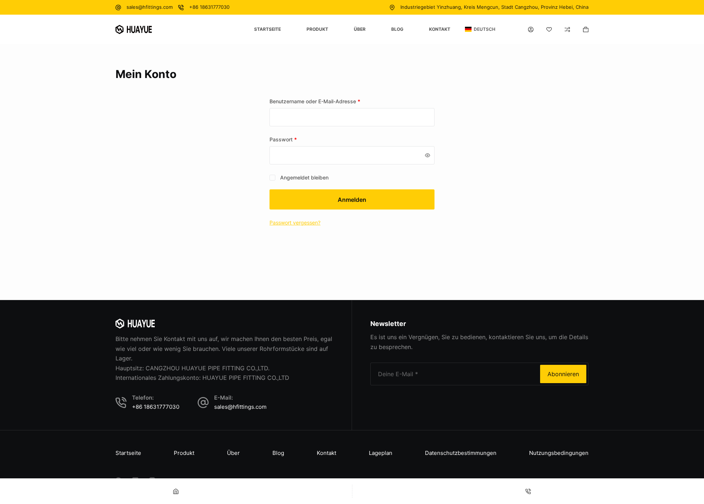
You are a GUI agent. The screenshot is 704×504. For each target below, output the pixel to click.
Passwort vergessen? (295, 222)
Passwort (297, 139)
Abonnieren (563, 374)
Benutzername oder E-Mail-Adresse (329, 101)
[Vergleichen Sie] (567, 29)
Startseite (267, 29)
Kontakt (439, 29)
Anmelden (352, 199)
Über (360, 29)
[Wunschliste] (549, 29)
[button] (480, 29)
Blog (397, 29)
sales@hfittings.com (149, 7)
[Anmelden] (531, 29)
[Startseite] (176, 491)
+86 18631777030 (209, 7)
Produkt (317, 29)
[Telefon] (528, 491)
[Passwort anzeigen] (427, 155)
